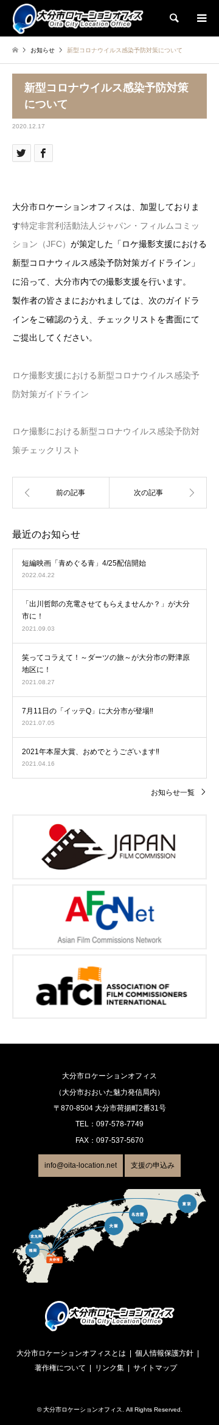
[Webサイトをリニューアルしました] (60, 492)
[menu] (200, 18)
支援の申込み (153, 1165)
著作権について (60, 1368)
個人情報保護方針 (164, 1353)
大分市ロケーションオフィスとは (71, 1353)
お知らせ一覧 (173, 792)
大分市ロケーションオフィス (82, 1409)
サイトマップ (155, 1368)
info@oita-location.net (80, 1165)
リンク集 (109, 1368)
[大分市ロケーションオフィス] (78, 18)
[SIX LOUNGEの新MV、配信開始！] (158, 492)
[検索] (173, 18)
